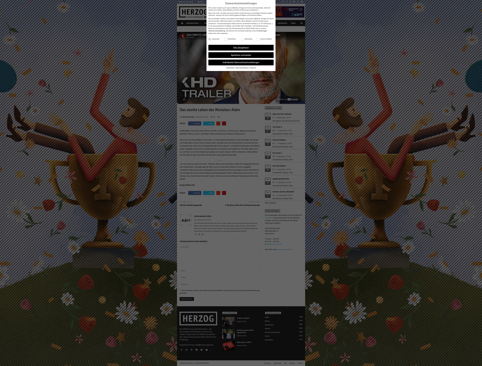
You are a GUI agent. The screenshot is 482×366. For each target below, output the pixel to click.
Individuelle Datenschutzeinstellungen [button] (241, 62)
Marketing (248, 39)
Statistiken (232, 39)
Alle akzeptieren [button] (241, 47)
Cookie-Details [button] (230, 68)
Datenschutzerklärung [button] (242, 68)
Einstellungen (262, 31)
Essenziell (215, 39)
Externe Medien (266, 39)
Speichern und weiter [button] (241, 55)
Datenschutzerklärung (216, 31)
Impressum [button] (253, 68)
